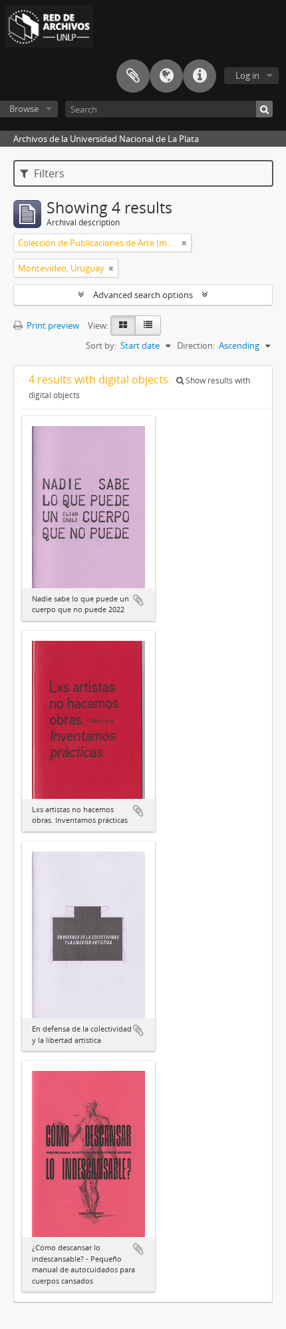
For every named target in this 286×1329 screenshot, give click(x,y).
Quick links (199, 76)
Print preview (52, 325)
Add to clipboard (138, 600)
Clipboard (133, 76)
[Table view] (148, 325)
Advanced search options (143, 295)
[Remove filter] (184, 242)
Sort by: (101, 345)
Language (166, 76)
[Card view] (123, 325)
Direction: (196, 345)
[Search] (264, 109)
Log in (247, 75)
